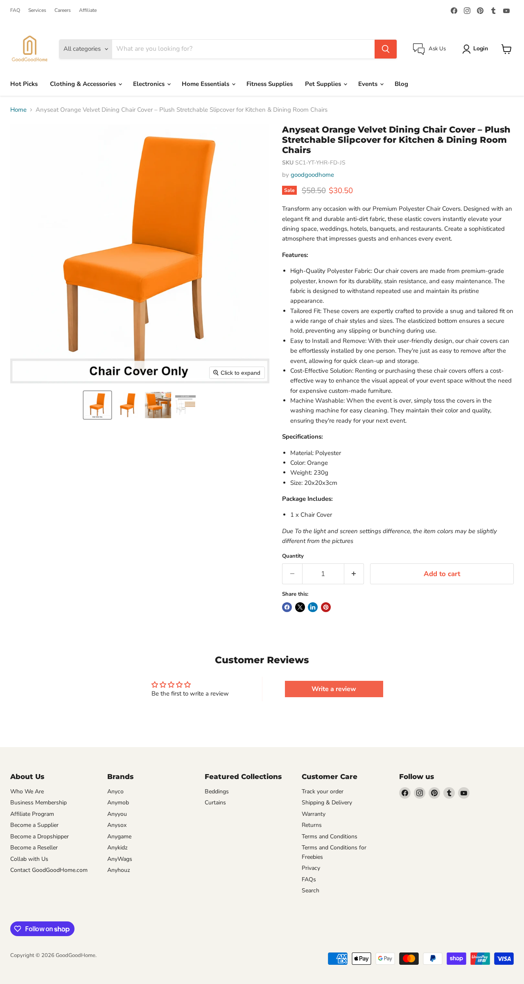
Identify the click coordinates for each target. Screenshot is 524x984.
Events (368, 84)
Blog (401, 84)
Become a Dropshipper (39, 836)
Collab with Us (29, 859)
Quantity (293, 556)
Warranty (313, 814)
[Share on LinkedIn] (313, 607)
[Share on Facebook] (287, 607)
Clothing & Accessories (83, 84)
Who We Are (27, 791)
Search (310, 890)
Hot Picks (24, 84)
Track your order (322, 791)
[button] (97, 405)
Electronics (149, 84)
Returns (312, 825)
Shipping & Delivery (327, 802)
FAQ (15, 10)
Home (18, 109)
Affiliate (88, 10)
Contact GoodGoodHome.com (49, 870)
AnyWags (119, 859)
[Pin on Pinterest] (326, 607)
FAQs (309, 879)
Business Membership (38, 802)
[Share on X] (300, 607)
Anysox (116, 825)
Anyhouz (118, 870)
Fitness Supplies (269, 84)
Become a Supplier (34, 825)
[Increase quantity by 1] (354, 573)
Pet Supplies (324, 84)
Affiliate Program (32, 814)
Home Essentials (206, 84)
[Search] (386, 49)
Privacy (311, 868)
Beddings (217, 791)
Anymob (118, 802)
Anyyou (117, 814)
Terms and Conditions (329, 836)
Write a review (334, 689)
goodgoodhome (312, 175)
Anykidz (117, 847)
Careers (62, 10)
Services (37, 10)
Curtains (215, 802)
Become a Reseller (34, 847)
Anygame (119, 836)
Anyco (115, 791)
